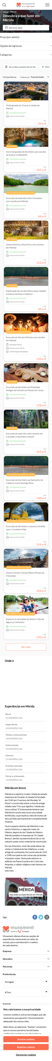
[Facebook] (34, 917)
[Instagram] (46, 917)
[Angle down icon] (35, 37)
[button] (20, 67)
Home (5, 11)
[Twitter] (40, 917)
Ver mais (26, 646)
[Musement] (26, 5)
